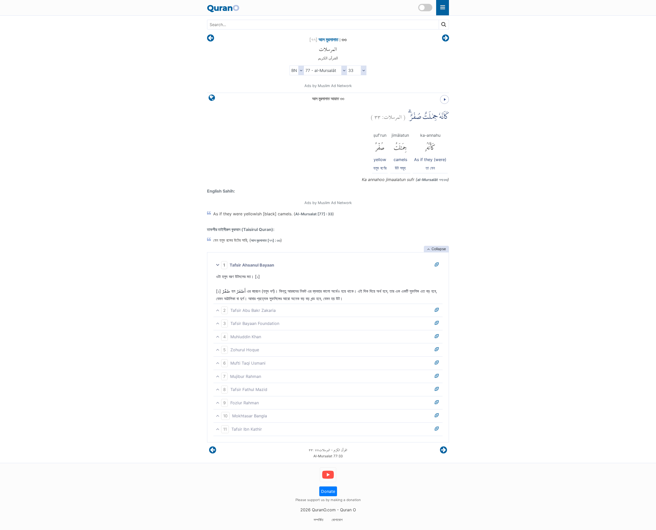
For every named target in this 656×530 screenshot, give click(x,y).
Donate (328, 491)
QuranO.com (324, 509)
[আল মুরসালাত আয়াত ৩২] (210, 38)
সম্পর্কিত (318, 519)
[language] (212, 99)
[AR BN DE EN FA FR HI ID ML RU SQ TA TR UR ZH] (297, 70)
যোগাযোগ (337, 519)
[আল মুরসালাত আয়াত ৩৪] (445, 38)
